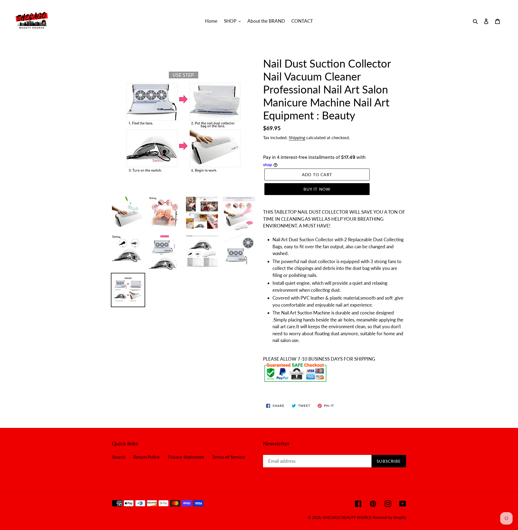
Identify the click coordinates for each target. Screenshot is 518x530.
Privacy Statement (186, 457)
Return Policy (146, 457)
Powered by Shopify (389, 517)
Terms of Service (228, 457)
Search (118, 457)
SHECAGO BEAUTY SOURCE (348, 517)
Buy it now (317, 189)
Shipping (297, 137)
